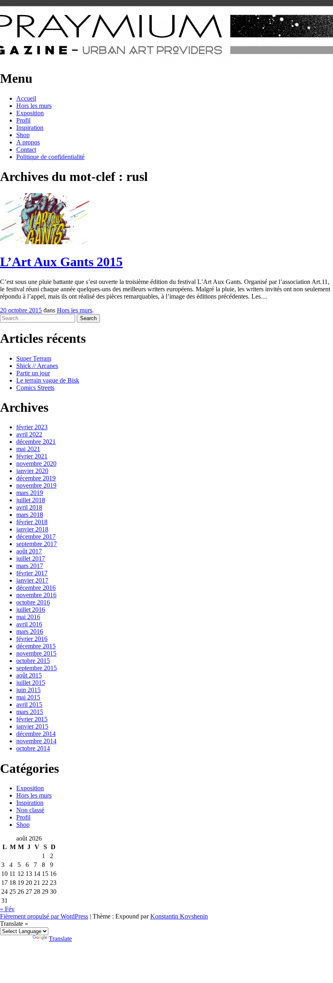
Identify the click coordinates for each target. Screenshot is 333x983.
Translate (60, 938)
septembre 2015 (36, 668)
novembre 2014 (36, 741)
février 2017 (32, 573)
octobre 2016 (33, 602)
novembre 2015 (36, 653)
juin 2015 (28, 689)
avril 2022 (29, 434)
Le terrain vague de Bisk (47, 380)
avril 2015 (29, 704)
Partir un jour (33, 373)
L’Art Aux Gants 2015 (61, 261)
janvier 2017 (32, 580)
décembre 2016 (36, 587)
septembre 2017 (36, 543)
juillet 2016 (30, 609)
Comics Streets (35, 387)
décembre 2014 (36, 733)
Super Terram (33, 358)
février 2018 (32, 521)
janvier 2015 (32, 726)
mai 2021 (28, 448)
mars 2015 (29, 711)
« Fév (7, 909)
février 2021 (32, 456)
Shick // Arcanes (37, 365)
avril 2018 (29, 507)
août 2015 (29, 675)
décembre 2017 (36, 536)
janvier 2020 (32, 470)
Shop (23, 134)
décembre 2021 (36, 441)
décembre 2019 (36, 478)
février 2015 (32, 719)
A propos (28, 142)
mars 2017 (29, 565)
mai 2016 (28, 616)
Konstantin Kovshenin (179, 916)
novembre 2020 (36, 463)
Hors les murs (34, 105)
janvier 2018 (32, 529)
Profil (23, 120)
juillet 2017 (30, 558)
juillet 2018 (30, 500)
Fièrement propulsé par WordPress (44, 916)
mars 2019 (29, 492)
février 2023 (32, 427)
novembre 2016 (36, 595)
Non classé (30, 810)
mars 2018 (29, 514)
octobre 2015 (33, 660)
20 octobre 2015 (21, 310)
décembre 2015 (36, 646)
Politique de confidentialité (50, 156)
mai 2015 (28, 697)
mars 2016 (29, 631)
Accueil (26, 98)
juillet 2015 (30, 682)
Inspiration (29, 127)
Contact (26, 149)
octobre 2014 (33, 748)
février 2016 (32, 638)
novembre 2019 (36, 485)
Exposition (30, 113)
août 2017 (29, 551)
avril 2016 (29, 624)
